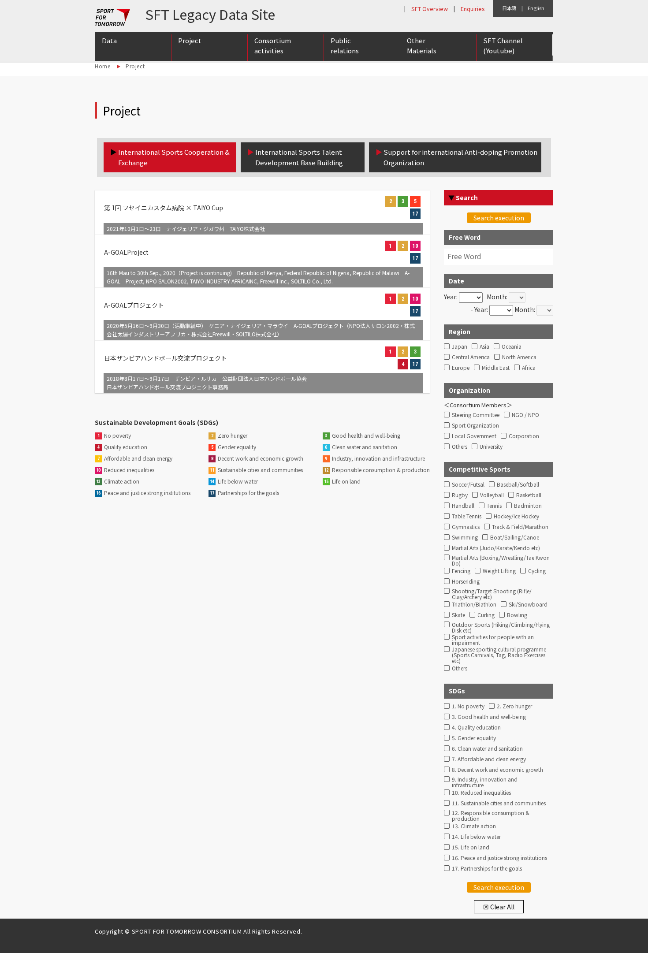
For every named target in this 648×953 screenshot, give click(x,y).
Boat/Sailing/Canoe (514, 537)
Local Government (474, 436)
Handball (463, 506)
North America (519, 357)
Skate (458, 615)
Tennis (494, 506)
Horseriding (466, 581)
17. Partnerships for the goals (487, 868)
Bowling (517, 615)
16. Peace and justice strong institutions (499, 858)
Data (109, 40)
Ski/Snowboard (528, 604)
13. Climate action (474, 826)
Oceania (511, 346)
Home (102, 66)
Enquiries (472, 8)
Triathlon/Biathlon (474, 604)
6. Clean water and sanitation (487, 748)
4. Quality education (476, 727)
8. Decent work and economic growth (497, 770)
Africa (529, 368)
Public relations (345, 45)
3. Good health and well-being (489, 717)
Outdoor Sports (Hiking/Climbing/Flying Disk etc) (501, 626)
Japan (459, 346)
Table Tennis (466, 516)
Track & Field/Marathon (520, 527)
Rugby (460, 495)
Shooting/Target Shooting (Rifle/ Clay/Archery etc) (492, 593)
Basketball (528, 495)
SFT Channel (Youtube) (503, 45)
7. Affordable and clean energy (489, 759)
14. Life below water (476, 837)
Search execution (498, 217)
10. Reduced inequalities (481, 792)
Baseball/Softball (518, 484)
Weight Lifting (499, 571)
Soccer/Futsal (468, 484)
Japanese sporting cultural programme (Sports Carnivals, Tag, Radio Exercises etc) (499, 651)
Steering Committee (475, 415)
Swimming (465, 537)
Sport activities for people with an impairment (493, 639)
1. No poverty (468, 706)
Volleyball (492, 495)
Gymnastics (466, 527)
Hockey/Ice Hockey (516, 516)
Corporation (524, 436)
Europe (460, 368)
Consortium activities (272, 45)
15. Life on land (470, 847)
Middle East (496, 368)
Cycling (537, 571)
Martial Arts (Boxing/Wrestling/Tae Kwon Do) (501, 559)
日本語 (509, 7)
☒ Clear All (498, 906)
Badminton (528, 506)
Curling (486, 615)
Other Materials (421, 45)
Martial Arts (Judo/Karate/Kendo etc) (496, 548)
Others (459, 446)
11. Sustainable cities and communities (499, 803)
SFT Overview (429, 8)
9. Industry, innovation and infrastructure (485, 781)
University (491, 446)
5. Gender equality (474, 738)
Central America (471, 357)
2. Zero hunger (514, 706)
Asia (484, 346)
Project (189, 40)
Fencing (461, 571)
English (536, 7)
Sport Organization (475, 425)
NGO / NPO (525, 415)
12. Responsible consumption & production (490, 814)
